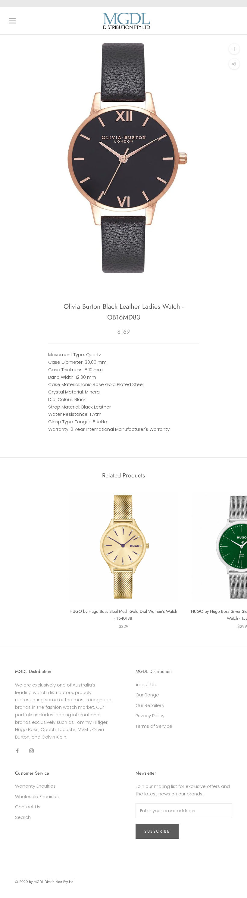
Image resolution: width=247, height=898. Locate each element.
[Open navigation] (12, 20)
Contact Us (27, 807)
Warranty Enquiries (35, 786)
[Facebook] (17, 751)
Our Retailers (150, 705)
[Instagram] (31, 751)
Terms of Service (154, 726)
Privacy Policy (150, 715)
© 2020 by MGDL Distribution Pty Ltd (44, 881)
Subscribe (157, 831)
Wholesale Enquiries (37, 796)
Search (23, 817)
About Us (146, 684)
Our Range (147, 695)
